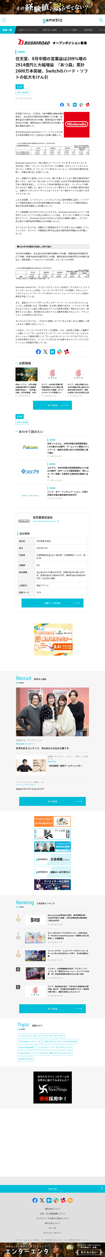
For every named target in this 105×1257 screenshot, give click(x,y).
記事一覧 (7, 29)
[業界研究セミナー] (53, 640)
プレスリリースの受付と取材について (52, 1218)
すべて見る (52, 405)
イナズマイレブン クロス (28, 1035)
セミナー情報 (70, 29)
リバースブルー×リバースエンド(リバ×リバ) (54, 1047)
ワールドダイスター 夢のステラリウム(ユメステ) (52, 1053)
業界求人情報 (50, 29)
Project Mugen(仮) (26, 1047)
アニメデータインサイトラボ (52, 1035)
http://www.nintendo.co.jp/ (44, 521)
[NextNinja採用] (52, 1088)
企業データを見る (52, 603)
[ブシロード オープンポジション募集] (52, 42)
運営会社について (52, 1208)
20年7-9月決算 (22, 92)
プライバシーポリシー (52, 1232)
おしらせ (52, 1228)
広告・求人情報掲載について (52, 1213)
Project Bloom (24, 1053)
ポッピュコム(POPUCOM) (67, 1041)
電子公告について (52, 1223)
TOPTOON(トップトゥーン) (29, 1041)
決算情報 (88, 29)
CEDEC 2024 (48, 1041)
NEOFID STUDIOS (26, 1059)
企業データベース (27, 29)
